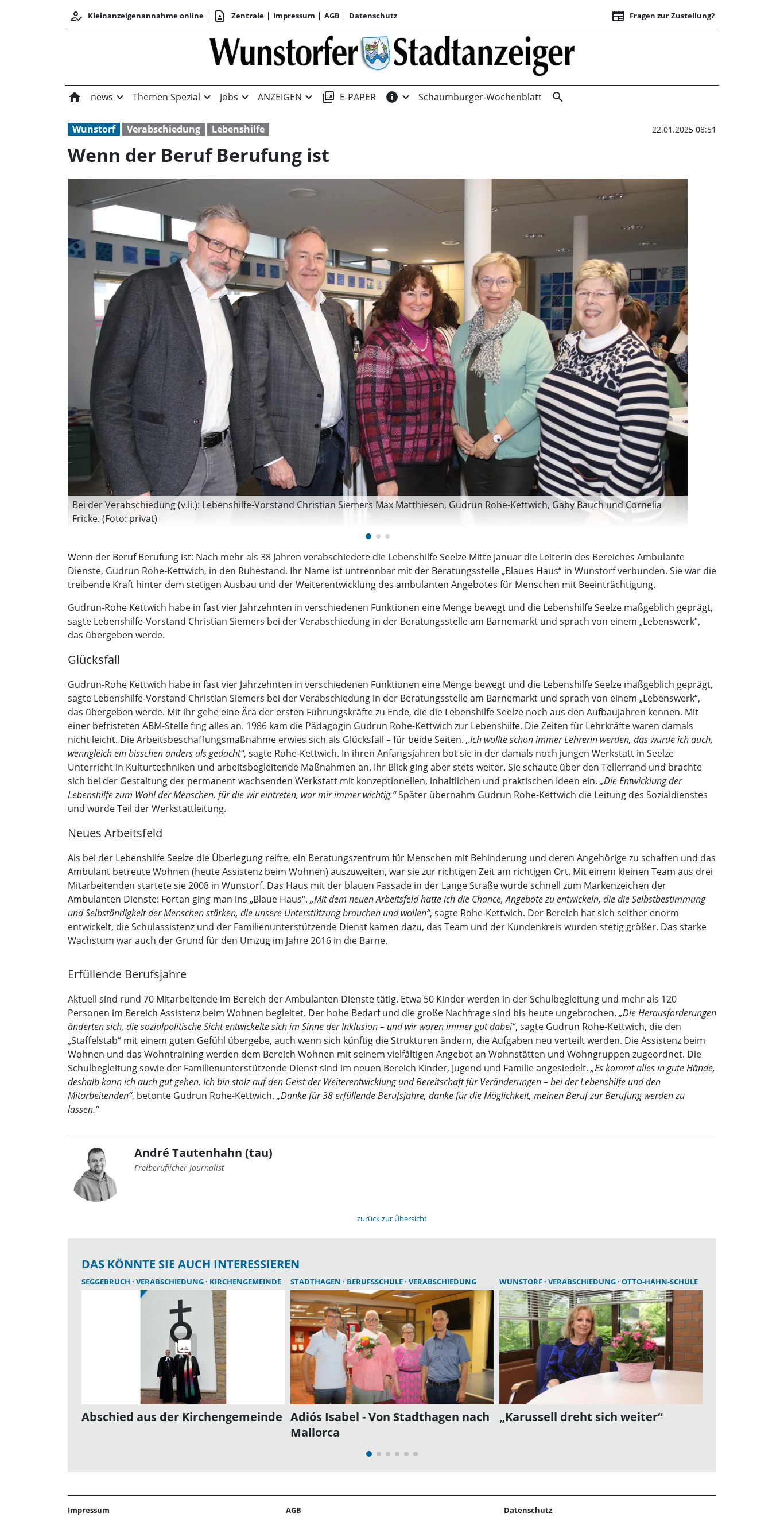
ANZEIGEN (280, 97)
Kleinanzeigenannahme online (136, 16)
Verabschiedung (163, 129)
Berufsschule (376, 1281)
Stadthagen (316, 1281)
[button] (378, 512)
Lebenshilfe (238, 129)
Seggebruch (106, 1281)
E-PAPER (348, 97)
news (102, 97)
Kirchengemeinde (245, 1281)
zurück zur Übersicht (392, 1218)
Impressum (294, 15)
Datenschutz (373, 15)
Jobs (229, 97)
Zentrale (238, 16)
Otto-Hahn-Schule (660, 1281)
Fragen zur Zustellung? (663, 16)
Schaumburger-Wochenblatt (480, 97)
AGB (332, 15)
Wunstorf (93, 129)
